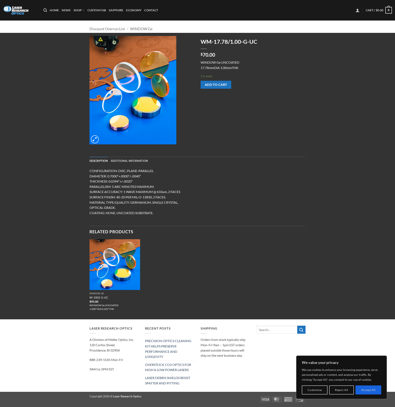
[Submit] (301, 330)
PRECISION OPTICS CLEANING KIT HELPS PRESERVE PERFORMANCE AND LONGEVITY (168, 349)
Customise (315, 390)
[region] (341, 377)
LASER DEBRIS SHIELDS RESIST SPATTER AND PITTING (167, 380)
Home (54, 10)
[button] (358, 10)
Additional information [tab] (129, 160)
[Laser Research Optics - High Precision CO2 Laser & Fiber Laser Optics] (20, 10)
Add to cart (216, 84)
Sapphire (116, 10)
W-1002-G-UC (98, 297)
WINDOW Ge (141, 28)
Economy (133, 10)
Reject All (341, 390)
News (66, 10)
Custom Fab (96, 10)
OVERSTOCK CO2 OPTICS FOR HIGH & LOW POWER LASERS (168, 367)
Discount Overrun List (107, 28)
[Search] (45, 10)
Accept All (368, 390)
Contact (151, 10)
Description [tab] (98, 160)
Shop (78, 10)
